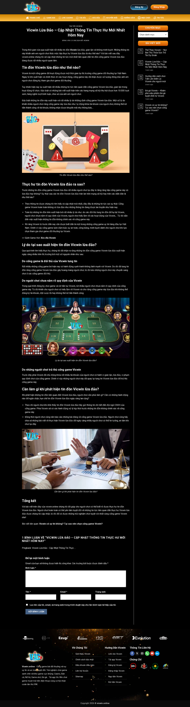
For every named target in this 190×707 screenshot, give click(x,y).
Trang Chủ (34, 18)
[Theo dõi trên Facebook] (132, 653)
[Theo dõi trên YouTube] (152, 653)
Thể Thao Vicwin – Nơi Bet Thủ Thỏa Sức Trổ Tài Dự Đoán (156, 53)
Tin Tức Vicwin (75, 26)
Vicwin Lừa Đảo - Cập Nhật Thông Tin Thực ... (54, 548)
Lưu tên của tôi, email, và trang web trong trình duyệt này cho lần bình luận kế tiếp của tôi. (73, 605)
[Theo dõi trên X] (137, 653)
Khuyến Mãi (112, 18)
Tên (28, 592)
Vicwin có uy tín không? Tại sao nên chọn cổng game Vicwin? (71, 523)
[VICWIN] (35, 7)
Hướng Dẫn (129, 18)
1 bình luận (151, 70)
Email (63, 592)
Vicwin (73, 50)
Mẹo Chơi (145, 18)
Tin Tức (160, 18)
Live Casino (67, 18)
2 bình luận (151, 85)
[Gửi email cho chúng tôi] (142, 653)
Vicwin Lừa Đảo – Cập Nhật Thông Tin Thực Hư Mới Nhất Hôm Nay (156, 64)
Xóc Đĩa (96, 18)
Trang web (100, 592)
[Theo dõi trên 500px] (157, 653)
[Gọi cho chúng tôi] (147, 653)
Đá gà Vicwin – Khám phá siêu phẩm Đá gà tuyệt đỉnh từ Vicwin (155, 93)
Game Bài (50, 18)
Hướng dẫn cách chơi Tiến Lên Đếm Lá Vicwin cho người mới (155, 79)
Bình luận (30, 568)
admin (86, 40)
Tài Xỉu (82, 18)
